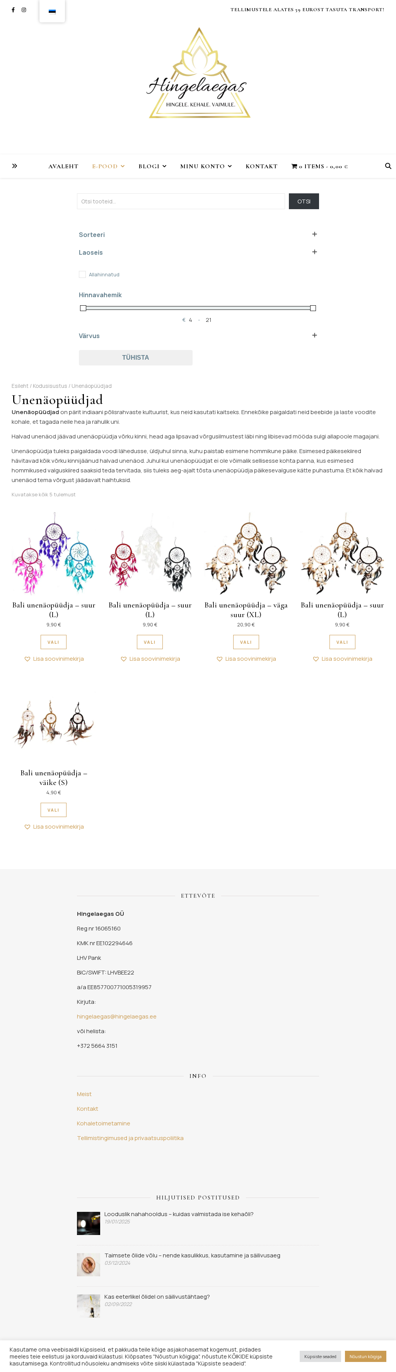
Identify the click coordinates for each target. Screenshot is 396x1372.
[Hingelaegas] (198, 77)
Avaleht (63, 166)
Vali (54, 642)
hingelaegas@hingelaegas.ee (117, 1016)
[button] (54, 659)
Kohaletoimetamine (103, 1123)
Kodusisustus (50, 385)
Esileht (20, 385)
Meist (84, 1094)
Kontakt (262, 166)
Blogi (149, 166)
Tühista (135, 357)
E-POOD (105, 166)
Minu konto (202, 166)
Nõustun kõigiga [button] (366, 1356)
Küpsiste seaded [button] (320, 1356)
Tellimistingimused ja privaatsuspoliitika (130, 1138)
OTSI (304, 201)
